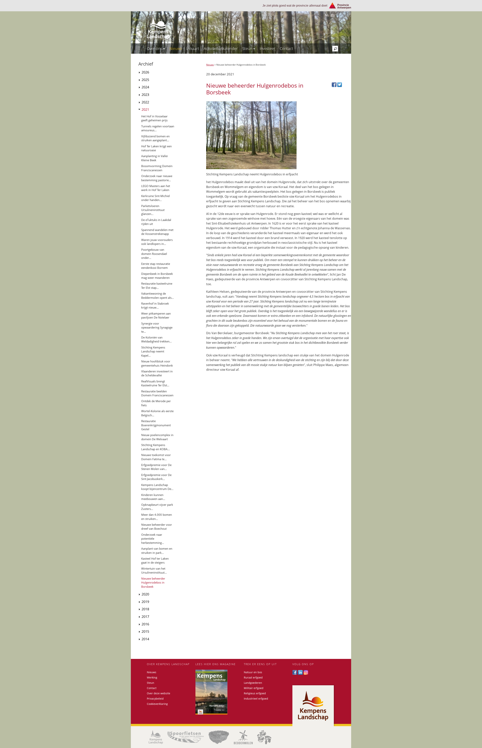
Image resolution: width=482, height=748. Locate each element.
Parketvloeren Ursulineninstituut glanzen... (153, 210)
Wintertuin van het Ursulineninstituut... (154, 570)
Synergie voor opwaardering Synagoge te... (156, 327)
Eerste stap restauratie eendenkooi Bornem (155, 266)
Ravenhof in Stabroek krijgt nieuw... (155, 305)
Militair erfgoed (253, 688)
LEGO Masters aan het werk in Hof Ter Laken (155, 188)
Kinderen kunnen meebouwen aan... (153, 497)
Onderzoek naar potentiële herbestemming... (152, 539)
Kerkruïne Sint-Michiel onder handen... (155, 198)
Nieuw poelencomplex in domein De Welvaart (157, 437)
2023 (145, 94)
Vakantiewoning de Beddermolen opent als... (157, 295)
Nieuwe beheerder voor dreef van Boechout (156, 526)
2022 (145, 102)
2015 (145, 631)
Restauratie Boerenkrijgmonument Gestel (156, 425)
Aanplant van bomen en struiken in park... (156, 550)
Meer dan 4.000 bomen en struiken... (156, 516)
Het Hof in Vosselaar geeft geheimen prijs (154, 118)
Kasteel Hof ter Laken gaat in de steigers (155, 560)
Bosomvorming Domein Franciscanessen (156, 168)
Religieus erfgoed (255, 693)
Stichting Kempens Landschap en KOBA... (155, 447)
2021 (145, 109)
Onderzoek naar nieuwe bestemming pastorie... (156, 178)
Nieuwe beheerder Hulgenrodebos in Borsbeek (153, 582)
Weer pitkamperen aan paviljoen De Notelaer (156, 315)
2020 (145, 594)
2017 (145, 616)
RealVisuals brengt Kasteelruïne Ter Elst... (155, 383)
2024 (145, 87)
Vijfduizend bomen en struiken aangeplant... (155, 138)
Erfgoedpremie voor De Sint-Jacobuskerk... (156, 477)
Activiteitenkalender (221, 48)
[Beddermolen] (243, 737)
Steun (247, 48)
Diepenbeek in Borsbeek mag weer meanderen (157, 276)
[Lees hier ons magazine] (216, 692)
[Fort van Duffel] (218, 737)
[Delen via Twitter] (339, 84)
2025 (145, 79)
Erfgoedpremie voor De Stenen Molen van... (156, 467)
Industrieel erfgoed (256, 698)
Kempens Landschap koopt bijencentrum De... (157, 487)
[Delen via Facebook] (334, 84)
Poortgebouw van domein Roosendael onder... (154, 254)
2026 (145, 72)
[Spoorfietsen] (185, 737)
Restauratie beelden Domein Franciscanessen (157, 393)
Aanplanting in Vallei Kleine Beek (154, 158)
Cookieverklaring (157, 704)
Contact (286, 48)
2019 (145, 601)
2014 (145, 639)
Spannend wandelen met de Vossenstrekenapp (157, 232)
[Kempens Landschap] (156, 737)
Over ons (155, 48)
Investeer (267, 48)
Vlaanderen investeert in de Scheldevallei (157, 373)
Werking (152, 677)
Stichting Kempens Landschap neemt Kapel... (153, 351)
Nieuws (175, 48)
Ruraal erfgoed (253, 677)
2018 (145, 609)
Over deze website (158, 693)
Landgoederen (253, 683)
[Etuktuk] (264, 737)
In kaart (192, 48)
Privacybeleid (155, 698)
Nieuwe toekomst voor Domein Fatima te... (156, 457)
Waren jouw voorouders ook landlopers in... (157, 242)
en (333, 15)
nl (327, 15)
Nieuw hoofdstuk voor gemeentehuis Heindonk (157, 363)
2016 (145, 624)
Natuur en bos (253, 672)
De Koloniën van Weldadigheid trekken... (156, 339)
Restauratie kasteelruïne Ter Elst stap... (156, 285)
